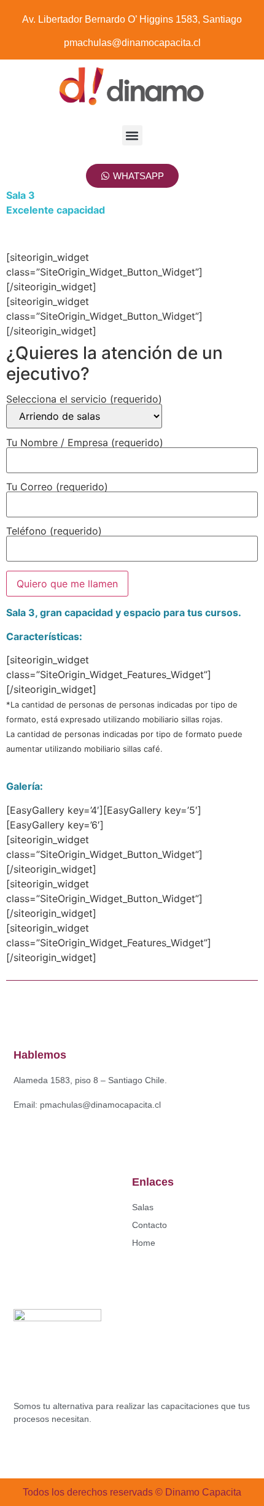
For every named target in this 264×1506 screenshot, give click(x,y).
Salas (142, 1207)
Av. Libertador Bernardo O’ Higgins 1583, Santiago (132, 19)
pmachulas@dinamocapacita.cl (132, 42)
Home (143, 1243)
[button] (132, 135)
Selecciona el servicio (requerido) (84, 399)
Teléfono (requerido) (54, 531)
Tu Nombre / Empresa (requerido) (84, 443)
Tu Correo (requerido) (57, 487)
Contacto (149, 1225)
